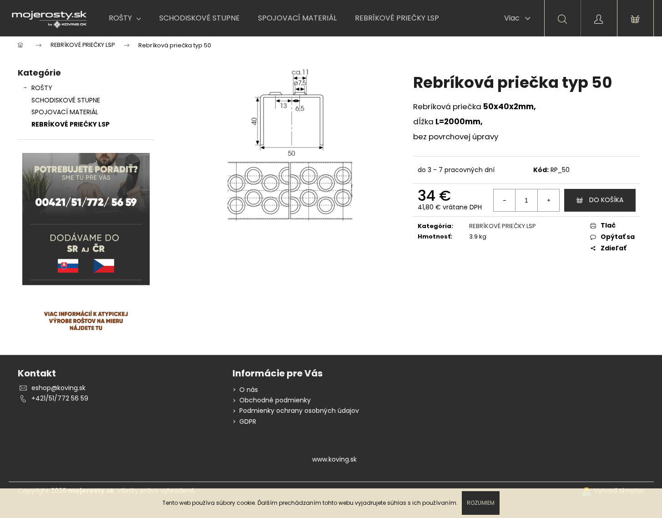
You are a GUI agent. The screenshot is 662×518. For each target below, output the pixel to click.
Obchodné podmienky (275, 400)
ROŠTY (41, 87)
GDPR (247, 421)
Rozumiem (481, 503)
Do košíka (606, 199)
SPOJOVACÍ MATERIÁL (64, 112)
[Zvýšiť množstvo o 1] (548, 200)
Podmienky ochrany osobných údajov (299, 410)
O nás (248, 389)
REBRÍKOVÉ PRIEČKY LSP (70, 124)
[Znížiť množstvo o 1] (504, 200)
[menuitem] (125, 18)
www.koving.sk (334, 459)
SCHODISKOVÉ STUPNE (65, 100)
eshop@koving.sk (58, 387)
